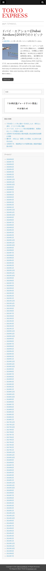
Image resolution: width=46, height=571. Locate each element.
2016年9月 (10, 460)
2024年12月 (11, 210)
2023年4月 (10, 260)
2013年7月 (10, 556)
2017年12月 (11, 422)
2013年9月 (10, 551)
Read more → (8, 79)
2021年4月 (10, 321)
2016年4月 (10, 472)
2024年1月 (10, 237)
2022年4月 (10, 290)
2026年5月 (10, 167)
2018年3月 (10, 414)
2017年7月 (10, 435)
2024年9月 (10, 217)
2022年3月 (10, 293)
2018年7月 (10, 404)
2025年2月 (10, 205)
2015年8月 (10, 493)
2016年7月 (10, 465)
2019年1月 (10, 389)
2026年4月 (10, 169)
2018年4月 (10, 412)
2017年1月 (10, 450)
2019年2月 (10, 387)
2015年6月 (10, 498)
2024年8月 (10, 220)
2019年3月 (10, 384)
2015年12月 (11, 483)
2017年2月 (10, 447)
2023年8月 (10, 250)
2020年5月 (10, 349)
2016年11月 (10, 455)
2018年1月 (10, 419)
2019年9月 (10, 369)
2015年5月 (10, 500)
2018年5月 (10, 409)
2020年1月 (10, 359)
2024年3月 (10, 232)
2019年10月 (11, 366)
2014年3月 (10, 536)
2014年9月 (10, 520)
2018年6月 (10, 407)
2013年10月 (11, 548)
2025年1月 (10, 207)
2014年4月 (10, 533)
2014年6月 (10, 528)
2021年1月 (10, 328)
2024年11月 (10, 212)
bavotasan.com (32, 569)
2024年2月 (10, 235)
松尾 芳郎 (7, 41)
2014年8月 (10, 523)
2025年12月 (11, 179)
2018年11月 (10, 394)
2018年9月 (10, 399)
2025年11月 (10, 182)
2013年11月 (10, 546)
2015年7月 (10, 495)
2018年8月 (10, 402)
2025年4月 (10, 200)
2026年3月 (10, 172)
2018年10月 (11, 397)
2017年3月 (10, 445)
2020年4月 (10, 351)
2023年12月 (11, 240)
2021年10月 (11, 306)
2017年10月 (11, 427)
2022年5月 (10, 288)
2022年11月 (10, 273)
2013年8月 (10, 553)
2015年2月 (10, 508)
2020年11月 (10, 333)
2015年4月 (10, 503)
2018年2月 (10, 417)
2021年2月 (10, 326)
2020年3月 (10, 354)
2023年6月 (10, 255)
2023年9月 (10, 248)
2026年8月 (10, 159)
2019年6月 (10, 376)
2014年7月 (10, 526)
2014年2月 (10, 538)
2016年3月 (10, 475)
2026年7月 (10, 162)
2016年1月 (10, 480)
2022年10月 (11, 275)
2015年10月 (11, 488)
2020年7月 (10, 344)
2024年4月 (10, 230)
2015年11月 (10, 485)
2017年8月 (10, 432)
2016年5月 (10, 470)
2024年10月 (11, 215)
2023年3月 (10, 263)
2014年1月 (10, 541)
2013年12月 (11, 543)
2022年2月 (10, 296)
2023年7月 (10, 253)
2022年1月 (10, 298)
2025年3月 (10, 202)
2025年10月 (11, 184)
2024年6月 (10, 225)
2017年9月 (10, 430)
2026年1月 (10, 177)
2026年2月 (10, 174)
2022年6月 (10, 285)
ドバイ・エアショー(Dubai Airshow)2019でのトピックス (22, 34)
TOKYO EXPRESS (15, 13)
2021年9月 (10, 308)
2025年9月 (10, 187)
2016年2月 (10, 478)
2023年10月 (11, 245)
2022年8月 (10, 280)
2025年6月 (10, 195)
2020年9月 (10, 339)
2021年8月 (10, 311)
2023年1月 (10, 268)
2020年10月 (11, 336)
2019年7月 (10, 374)
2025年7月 (10, 192)
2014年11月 (10, 515)
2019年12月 (11, 361)
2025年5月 (10, 197)
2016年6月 (10, 467)
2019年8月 (10, 371)
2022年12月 (11, 270)
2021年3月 (10, 323)
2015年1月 (10, 510)
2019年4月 (10, 382)
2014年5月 (10, 531)
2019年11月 (10, 364)
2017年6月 (10, 437)
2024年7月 (10, 222)
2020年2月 (10, 356)
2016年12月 (11, 452)
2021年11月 (10, 303)
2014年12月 (11, 513)
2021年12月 (11, 301)
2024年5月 (10, 227)
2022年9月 (10, 278)
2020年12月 (11, 331)
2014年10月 (11, 518)
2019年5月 (10, 379)
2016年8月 (10, 462)
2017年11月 (10, 425)
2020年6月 (10, 346)
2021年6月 (10, 316)
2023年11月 (10, 243)
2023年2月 (10, 265)
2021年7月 (10, 313)
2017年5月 (10, 440)
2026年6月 (10, 164)
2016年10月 (11, 457)
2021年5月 (10, 318)
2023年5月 (10, 258)
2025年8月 (10, 189)
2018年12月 (11, 392)
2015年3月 (10, 505)
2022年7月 (10, 283)
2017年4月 (10, 442)
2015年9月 (10, 490)
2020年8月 (10, 341)
